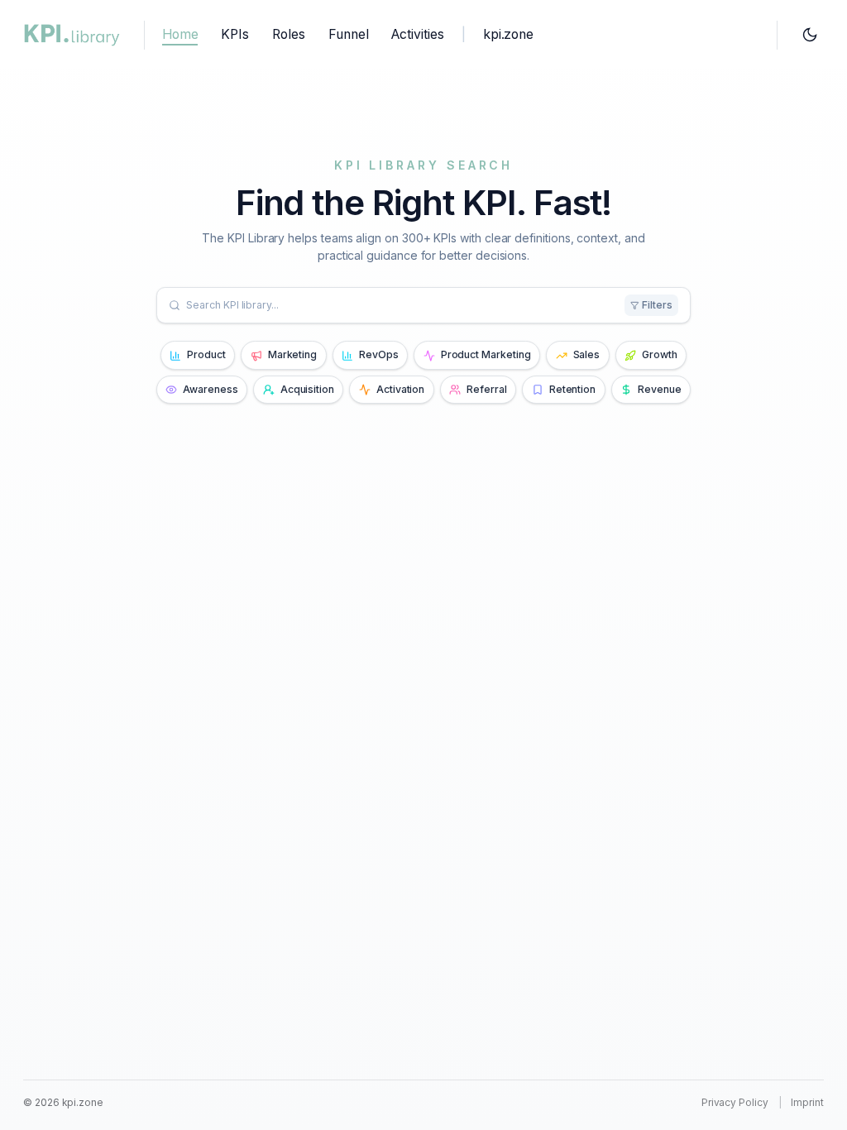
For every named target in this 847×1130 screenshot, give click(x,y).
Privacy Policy (734, 1102)
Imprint (807, 1102)
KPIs (235, 34)
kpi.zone (508, 34)
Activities (417, 34)
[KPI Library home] (72, 34)
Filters (657, 305)
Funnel (348, 34)
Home (180, 34)
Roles (288, 34)
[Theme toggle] (809, 35)
